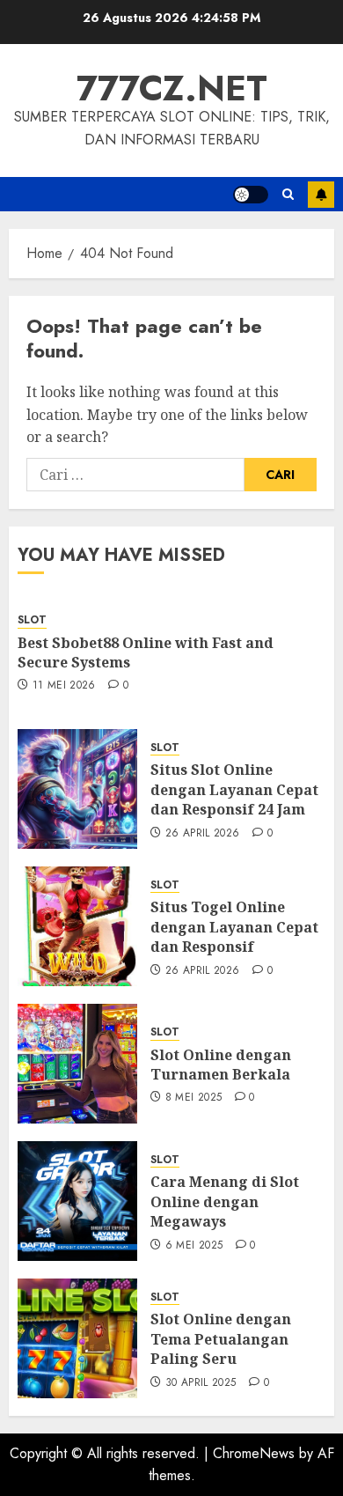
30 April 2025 (201, 1383)
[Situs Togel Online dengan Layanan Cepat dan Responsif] (77, 926)
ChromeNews (254, 1453)
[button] (288, 194)
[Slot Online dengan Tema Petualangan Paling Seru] (77, 1338)
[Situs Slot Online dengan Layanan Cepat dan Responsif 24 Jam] (77, 789)
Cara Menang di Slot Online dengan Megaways (224, 1201)
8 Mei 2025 (194, 1098)
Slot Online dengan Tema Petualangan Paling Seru (220, 1338)
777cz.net (172, 88)
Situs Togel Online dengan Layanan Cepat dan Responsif (234, 926)
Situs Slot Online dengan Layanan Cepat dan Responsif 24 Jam (234, 789)
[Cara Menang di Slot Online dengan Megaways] (77, 1201)
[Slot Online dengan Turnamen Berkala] (77, 1064)
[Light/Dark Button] (250, 194)
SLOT (32, 620)
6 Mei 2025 (194, 1246)
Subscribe (321, 194)
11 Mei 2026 (64, 686)
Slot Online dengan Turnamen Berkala (220, 1064)
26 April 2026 (202, 834)
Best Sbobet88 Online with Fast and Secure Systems (146, 652)
